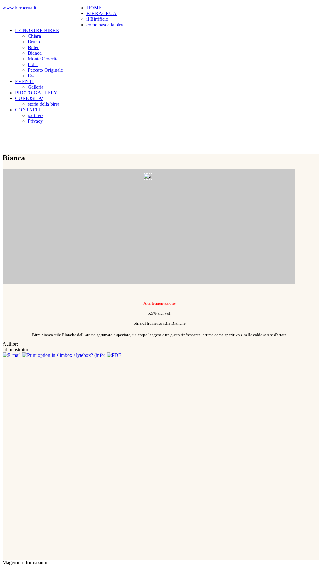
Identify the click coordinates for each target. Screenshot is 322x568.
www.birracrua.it (19, 7)
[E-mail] (12, 355)
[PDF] (114, 355)
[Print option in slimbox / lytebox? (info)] (63, 355)
